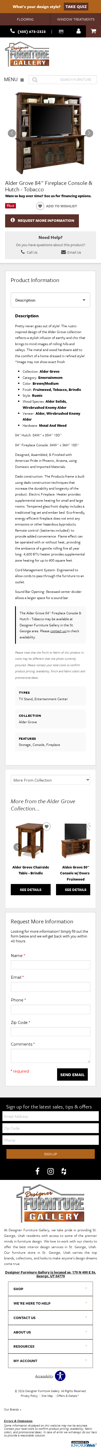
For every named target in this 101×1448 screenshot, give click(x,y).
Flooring (25, 19)
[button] (89, 133)
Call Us (31, 252)
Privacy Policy (29, 1395)
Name (18, 955)
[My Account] (78, 31)
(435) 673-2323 (32, 31)
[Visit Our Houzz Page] (64, 1171)
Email (17, 977)
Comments (23, 1044)
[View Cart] (93, 31)
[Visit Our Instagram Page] (51, 1171)
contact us (58, 631)
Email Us (74, 252)
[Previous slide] (17, 847)
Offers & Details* (68, 1395)
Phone (18, 1000)
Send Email (72, 1074)
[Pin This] (10, 207)
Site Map (47, 1395)
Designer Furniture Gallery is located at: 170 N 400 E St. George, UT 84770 (50, 1274)
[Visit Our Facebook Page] (38, 1171)
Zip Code (20, 1022)
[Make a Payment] (62, 31)
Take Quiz (76, 6)
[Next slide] (83, 847)
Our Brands (12, 1409)
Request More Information (46, 220)
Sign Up (50, 1154)
